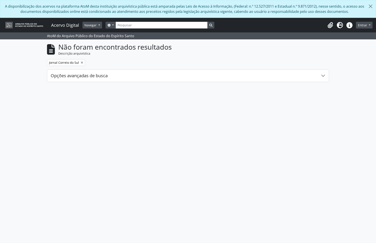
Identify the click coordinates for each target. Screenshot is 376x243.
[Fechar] (370, 6)
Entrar (363, 25)
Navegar (90, 25)
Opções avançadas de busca (79, 76)
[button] (330, 25)
